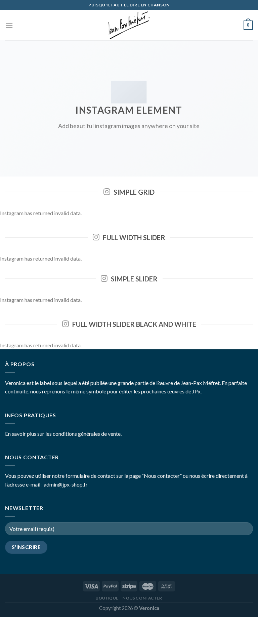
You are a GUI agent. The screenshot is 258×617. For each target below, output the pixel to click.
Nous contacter (142, 598)
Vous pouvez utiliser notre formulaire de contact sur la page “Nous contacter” (93, 475)
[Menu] (9, 25)
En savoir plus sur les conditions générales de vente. (63, 433)
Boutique (107, 598)
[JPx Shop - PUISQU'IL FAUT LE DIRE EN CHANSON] (129, 25)
